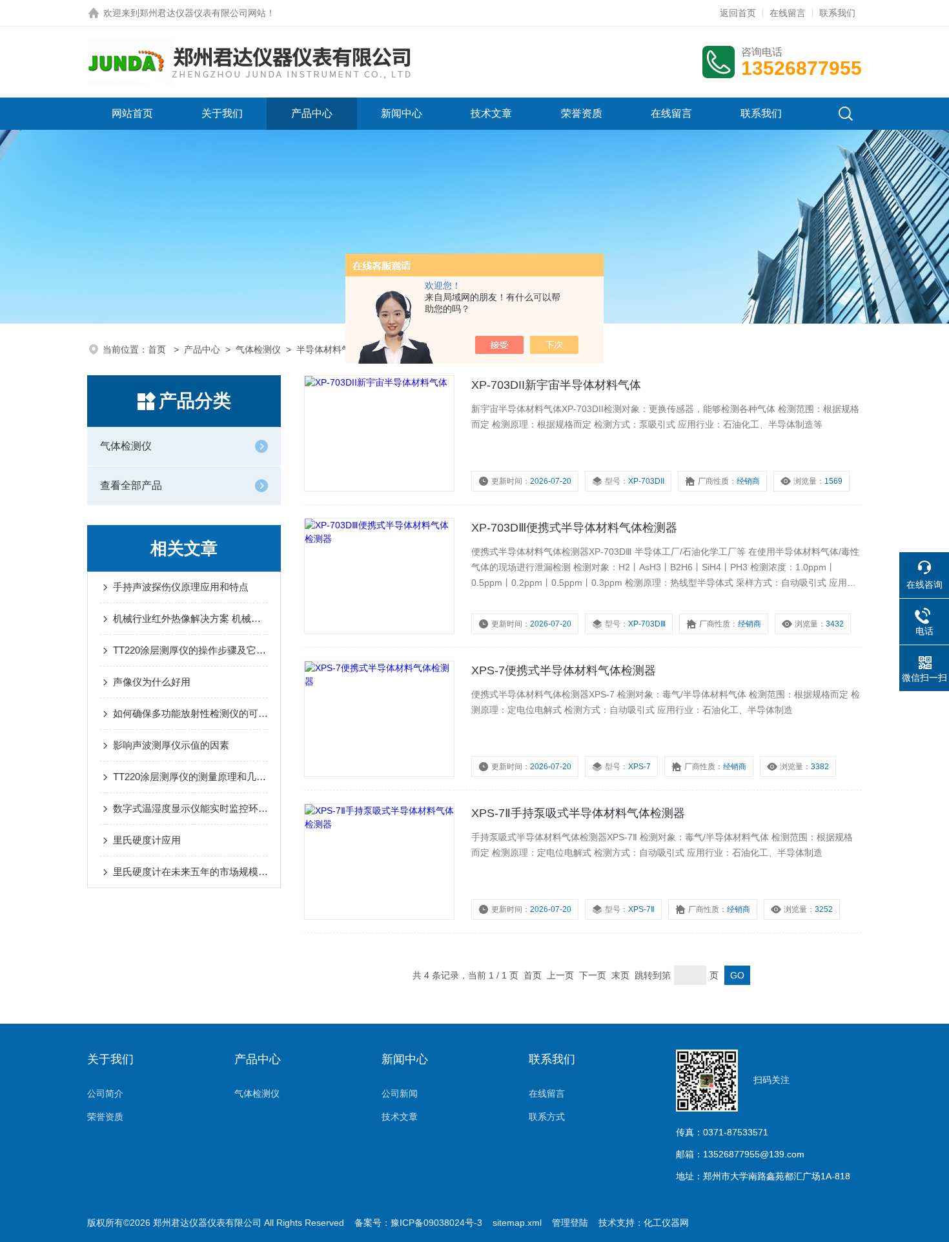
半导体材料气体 (328, 349)
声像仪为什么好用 (151, 681)
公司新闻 (400, 1093)
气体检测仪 (258, 349)
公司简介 (105, 1093)
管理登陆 (570, 1222)
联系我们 (837, 13)
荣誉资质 (581, 113)
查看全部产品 (131, 485)
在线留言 (788, 13)
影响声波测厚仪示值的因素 (171, 745)
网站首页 (132, 113)
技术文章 (491, 113)
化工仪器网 (666, 1222)
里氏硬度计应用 (147, 839)
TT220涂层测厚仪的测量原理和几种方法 (190, 776)
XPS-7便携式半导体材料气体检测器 (563, 670)
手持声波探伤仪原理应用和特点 (181, 586)
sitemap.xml (517, 1222)
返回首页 (738, 13)
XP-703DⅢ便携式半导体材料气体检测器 (574, 527)
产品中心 (311, 113)
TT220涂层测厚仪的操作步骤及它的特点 (190, 650)
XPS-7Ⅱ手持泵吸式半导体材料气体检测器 (578, 813)
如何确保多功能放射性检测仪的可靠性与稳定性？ (190, 713)
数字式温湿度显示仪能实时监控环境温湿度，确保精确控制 (190, 808)
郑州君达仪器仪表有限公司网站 (202, 13)
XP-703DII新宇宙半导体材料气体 (556, 384)
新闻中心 (401, 113)
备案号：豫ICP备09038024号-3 (418, 1222)
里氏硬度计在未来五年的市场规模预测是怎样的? (190, 871)
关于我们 (222, 113)
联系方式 (547, 1117)
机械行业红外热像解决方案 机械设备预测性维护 (190, 618)
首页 (158, 349)
